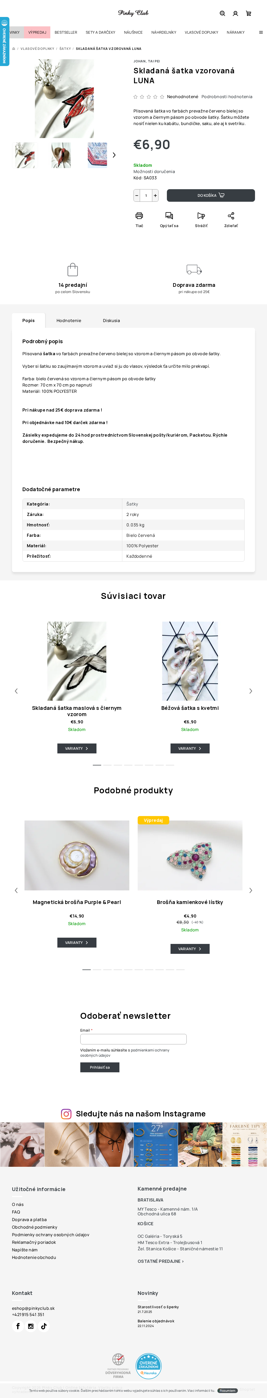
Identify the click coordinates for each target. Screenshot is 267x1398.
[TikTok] (44, 1326)
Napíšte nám (25, 1250)
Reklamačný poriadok (34, 1242)
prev (16, 691)
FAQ (16, 1212)
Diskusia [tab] (111, 320)
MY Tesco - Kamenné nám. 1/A (168, 1209)
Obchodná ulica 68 (157, 1214)
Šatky (132, 504)
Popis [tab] (28, 320)
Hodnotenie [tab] (69, 320)
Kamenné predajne (162, 1188)
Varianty (74, 748)
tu (212, 1390)
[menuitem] (12, 32)
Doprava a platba (29, 1219)
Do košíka (207, 195)
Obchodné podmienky (34, 1227)
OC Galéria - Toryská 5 (160, 1236)
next (251, 691)
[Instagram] (31, 1326)
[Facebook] (18, 1326)
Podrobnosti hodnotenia (227, 96)
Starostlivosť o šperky (158, 1307)
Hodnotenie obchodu (34, 1257)
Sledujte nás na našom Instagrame (141, 1113)
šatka (49, 353)
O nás (17, 1204)
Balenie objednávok (156, 1321)
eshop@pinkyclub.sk (33, 1308)
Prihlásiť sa (100, 1067)
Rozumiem (227, 1390)
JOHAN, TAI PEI (147, 61)
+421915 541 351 (28, 1314)
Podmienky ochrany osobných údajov (50, 1235)
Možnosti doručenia (154, 171)
